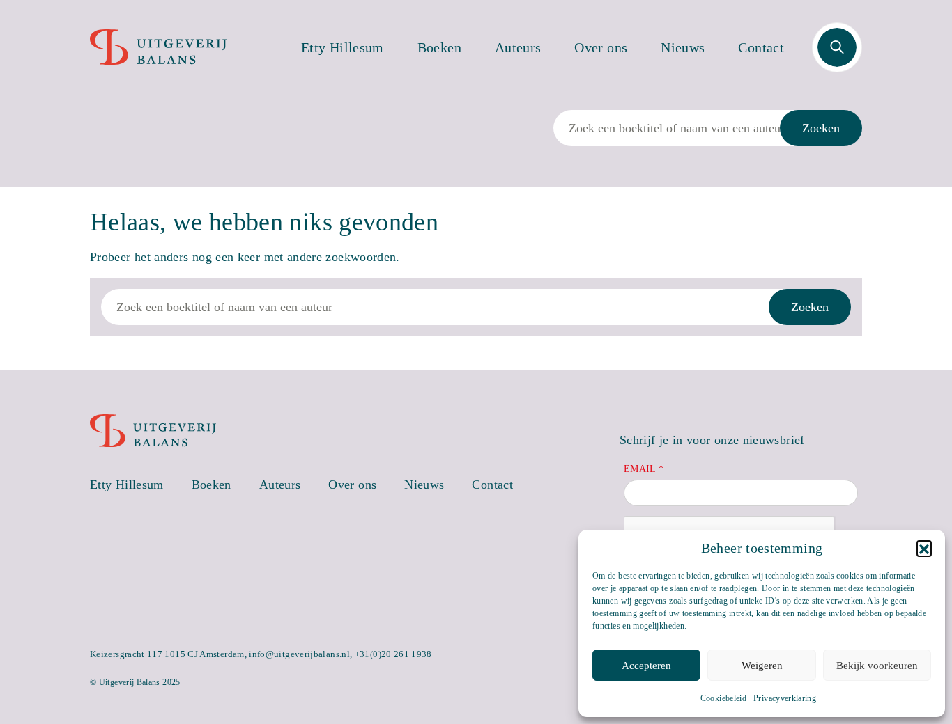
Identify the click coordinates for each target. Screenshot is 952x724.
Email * (644, 469)
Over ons (600, 47)
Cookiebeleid (723, 698)
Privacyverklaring (784, 698)
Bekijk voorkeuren (877, 665)
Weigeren (762, 665)
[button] (924, 548)
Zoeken (821, 128)
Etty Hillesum (342, 47)
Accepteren (646, 665)
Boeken (439, 47)
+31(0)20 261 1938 (393, 654)
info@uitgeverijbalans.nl (299, 654)
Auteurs (518, 47)
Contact (761, 47)
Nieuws (683, 47)
